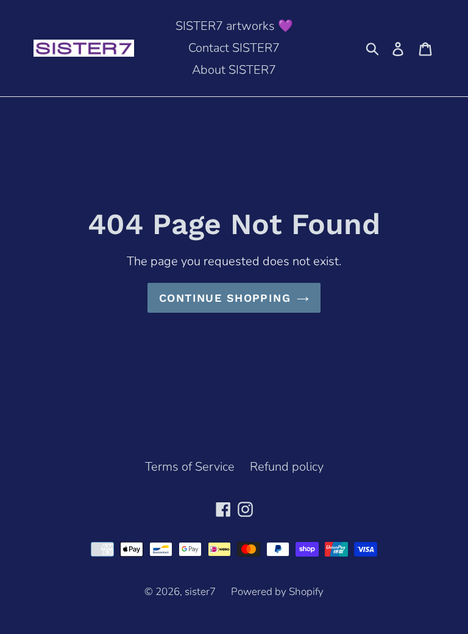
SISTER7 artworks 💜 (234, 26)
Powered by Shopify (277, 592)
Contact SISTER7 (234, 48)
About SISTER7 (234, 70)
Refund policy (287, 466)
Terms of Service (190, 466)
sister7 (200, 592)
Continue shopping (225, 297)
